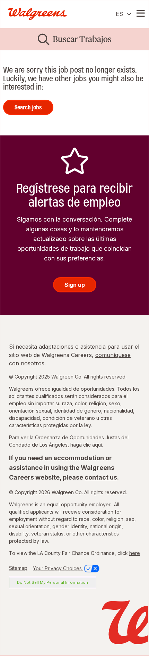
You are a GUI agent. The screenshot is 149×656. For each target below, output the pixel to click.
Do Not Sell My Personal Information (52, 582)
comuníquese (113, 354)
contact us (101, 477)
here (134, 553)
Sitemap (18, 568)
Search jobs (28, 107)
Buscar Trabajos (82, 39)
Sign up (74, 284)
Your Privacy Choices (58, 568)
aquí (97, 445)
